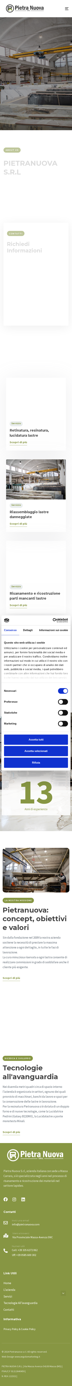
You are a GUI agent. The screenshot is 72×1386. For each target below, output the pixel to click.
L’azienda (9, 1290)
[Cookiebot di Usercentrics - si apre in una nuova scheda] (52, 620)
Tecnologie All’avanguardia (20, 1303)
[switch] (63, 702)
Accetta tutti (36, 739)
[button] (63, 1293)
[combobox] (36, 288)
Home (7, 1283)
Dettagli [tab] (28, 630)
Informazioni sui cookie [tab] (53, 630)
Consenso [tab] (10, 630)
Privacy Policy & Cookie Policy (19, 1329)
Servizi (7, 1296)
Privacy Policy (53, 301)
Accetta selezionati (36, 750)
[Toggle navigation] (58, 8)
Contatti (8, 1310)
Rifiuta (36, 762)
